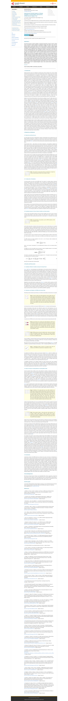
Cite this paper (14, 43)
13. (24, 547)
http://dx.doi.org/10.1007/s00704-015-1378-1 (30, 578)
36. (24, 660)
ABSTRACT (13, 34)
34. (24, 649)
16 (56, 102)
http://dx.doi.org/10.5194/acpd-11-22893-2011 (31, 618)
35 (43, 363)
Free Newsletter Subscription (16, 20)
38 (40, 429)
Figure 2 (29, 269)
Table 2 (48, 188)
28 (56, 163)
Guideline (13, 15)
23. (24, 594)
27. (24, 615)
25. (24, 605)
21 (28, 441)
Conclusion (13, 40)
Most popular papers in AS (16, 21)
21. (24, 584)
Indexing (13, 11)
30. (24, 630)
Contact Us (38, 697)
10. (24, 535)
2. (24, 496)
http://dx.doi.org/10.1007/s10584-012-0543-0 (30, 675)
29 (44, 185)
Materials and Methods (15, 37)
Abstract (49, 9)
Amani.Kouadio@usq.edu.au (30, 29)
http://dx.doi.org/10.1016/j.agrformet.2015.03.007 (31, 665)
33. (24, 645)
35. (24, 656)
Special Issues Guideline (16, 30)
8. (24, 526)
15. (24, 556)
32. (24, 640)
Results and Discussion (15, 39)
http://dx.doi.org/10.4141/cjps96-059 (29, 647)
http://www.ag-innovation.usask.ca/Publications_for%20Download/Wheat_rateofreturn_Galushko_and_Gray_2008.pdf (39, 653)
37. (24, 667)
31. (24, 636)
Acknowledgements (15, 42)
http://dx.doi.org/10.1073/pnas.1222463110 (30, 509)
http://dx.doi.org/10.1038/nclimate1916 (29, 543)
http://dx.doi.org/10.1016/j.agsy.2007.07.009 (30, 538)
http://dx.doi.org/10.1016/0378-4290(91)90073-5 (31, 567)
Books (28, 6)
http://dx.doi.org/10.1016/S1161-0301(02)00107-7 (31, 519)
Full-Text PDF (50, 10)
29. (24, 625)
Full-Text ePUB (50, 12)
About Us (48, 6)
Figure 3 (52, 342)
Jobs (54, 6)
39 (41, 446)
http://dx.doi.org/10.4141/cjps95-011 (29, 549)
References (13, 45)
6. (24, 517)
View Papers (14, 12)
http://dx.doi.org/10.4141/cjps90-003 (29, 563)
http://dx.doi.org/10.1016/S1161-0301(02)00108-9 (31, 524)
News (41, 6)
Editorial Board (14, 14)
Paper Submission (15, 18)
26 (28, 162)
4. (24, 506)
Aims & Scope (14, 13)
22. (24, 589)
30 (24, 189)
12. (24, 545)
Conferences (34, 6)
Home (14, 6)
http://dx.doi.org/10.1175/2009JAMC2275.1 (30, 669)
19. (24, 575)
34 (47, 359)
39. (24, 677)
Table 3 (45, 306)
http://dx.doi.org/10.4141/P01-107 (29, 628)
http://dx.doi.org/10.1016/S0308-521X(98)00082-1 (31, 638)
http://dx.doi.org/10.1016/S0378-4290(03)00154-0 (31, 680)
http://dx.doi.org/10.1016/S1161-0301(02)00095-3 (31, 498)
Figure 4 (32, 373)
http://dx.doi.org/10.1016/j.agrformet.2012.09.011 (31, 504)
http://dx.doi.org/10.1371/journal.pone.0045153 (31, 515)
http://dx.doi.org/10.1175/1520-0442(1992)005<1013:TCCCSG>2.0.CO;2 (35, 573)
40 (42, 446)
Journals (21, 6)
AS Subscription (14, 19)
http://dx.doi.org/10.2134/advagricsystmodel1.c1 (31, 688)
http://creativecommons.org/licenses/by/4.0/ (30, 33)
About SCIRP (32, 697)
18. (24, 569)
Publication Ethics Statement (16, 22)
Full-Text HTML (50, 11)
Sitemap (35, 697)
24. (24, 599)
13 (30, 101)
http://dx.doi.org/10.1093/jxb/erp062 (29, 494)
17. (24, 565)
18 (35, 105)
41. (24, 690)
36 (44, 363)
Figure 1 (25, 269)
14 (36, 102)
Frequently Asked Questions (16, 25)
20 (44, 111)
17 (28, 103)
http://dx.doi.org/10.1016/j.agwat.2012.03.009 (31, 634)
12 (26, 99)
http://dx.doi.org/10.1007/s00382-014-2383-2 (30, 608)
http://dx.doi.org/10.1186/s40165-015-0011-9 (30, 528)
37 (33, 424)
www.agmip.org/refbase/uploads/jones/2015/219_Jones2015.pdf (35, 533)
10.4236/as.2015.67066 (27, 11)
